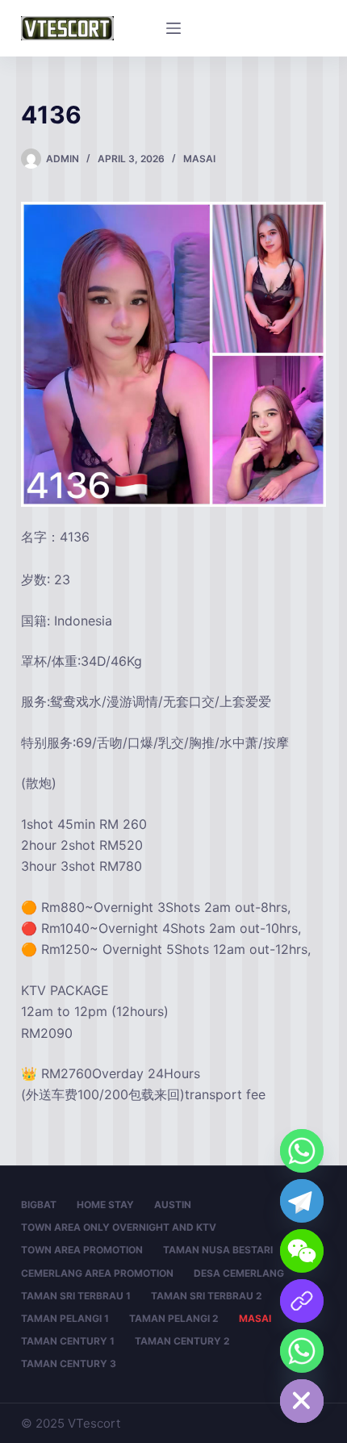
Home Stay (105, 1204)
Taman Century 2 (182, 1341)
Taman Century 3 (68, 1363)
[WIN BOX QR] (302, 1301)
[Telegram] (302, 1201)
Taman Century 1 (68, 1341)
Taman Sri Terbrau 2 (206, 1296)
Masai (199, 159)
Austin (172, 1204)
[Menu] (173, 28)
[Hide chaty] (302, 1401)
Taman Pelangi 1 (65, 1318)
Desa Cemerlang (239, 1273)
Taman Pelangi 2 (174, 1318)
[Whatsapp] (302, 1151)
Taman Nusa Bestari (218, 1250)
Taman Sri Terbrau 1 (76, 1296)
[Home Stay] (302, 1351)
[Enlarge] (305, 223)
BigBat (38, 1204)
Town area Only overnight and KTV (118, 1227)
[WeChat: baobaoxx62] (302, 1251)
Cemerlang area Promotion (97, 1273)
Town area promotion (82, 1250)
